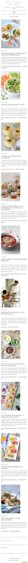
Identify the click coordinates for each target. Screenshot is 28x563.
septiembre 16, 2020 (4, 102)
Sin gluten (14, 66)
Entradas (2, 66)
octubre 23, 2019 (4, 361)
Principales (11, 66)
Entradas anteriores (8, 540)
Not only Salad (14, 3)
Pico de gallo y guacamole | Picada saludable (12, 364)
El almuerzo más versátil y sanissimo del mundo (12, 416)
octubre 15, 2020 (4, 50)
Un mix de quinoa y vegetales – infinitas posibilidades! (13, 54)
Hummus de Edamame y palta (13, 105)
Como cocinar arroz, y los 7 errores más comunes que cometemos (12, 207)
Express (5, 66)
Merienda (10, 479)
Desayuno (2, 479)
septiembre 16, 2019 (4, 464)
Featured (5, 169)
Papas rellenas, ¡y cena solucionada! (10, 519)
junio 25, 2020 (3, 256)
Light (8, 66)
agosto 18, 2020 (3, 153)
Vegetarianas (19, 66)
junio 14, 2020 (3, 309)
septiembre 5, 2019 (4, 515)
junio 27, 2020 (3, 203)
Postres (8, 169)
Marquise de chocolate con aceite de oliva (12, 313)
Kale (18, 558)
